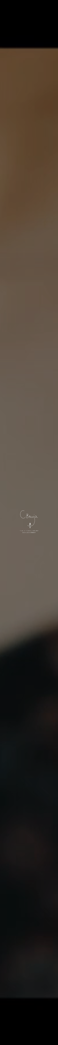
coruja (5, 3)
